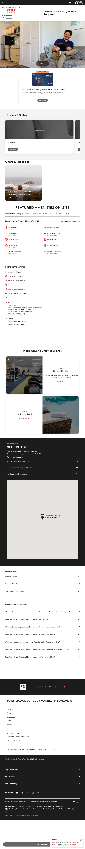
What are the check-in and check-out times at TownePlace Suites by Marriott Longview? (37, 612)
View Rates (12, 149)
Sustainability (12, 227)
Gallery (9, 724)
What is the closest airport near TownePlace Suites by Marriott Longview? (32, 642)
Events (9, 721)
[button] (70, 2)
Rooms (9, 713)
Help (6, 811)
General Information (12, 576)
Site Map (60, 809)
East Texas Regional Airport (20, 461)
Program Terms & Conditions (44, 806)
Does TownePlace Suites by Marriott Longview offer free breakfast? (30, 657)
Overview (10, 709)
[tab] (14, 214)
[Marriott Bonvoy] (78, 2)
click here (73, 844)
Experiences (11, 717)
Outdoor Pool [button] (13, 233)
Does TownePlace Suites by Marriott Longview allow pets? (27, 619)
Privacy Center (59, 806)
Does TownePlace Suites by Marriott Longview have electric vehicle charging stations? (37, 650)
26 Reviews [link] (9, 18)
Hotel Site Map (70, 809)
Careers (21, 806)
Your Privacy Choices (14, 809)
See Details (43, 100)
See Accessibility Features (16, 289)
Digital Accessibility (28, 809)
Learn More (59, 381)
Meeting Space (52, 239)
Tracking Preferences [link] (11, 806)
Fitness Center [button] (13, 245)
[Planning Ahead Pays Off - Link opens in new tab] (23, 183)
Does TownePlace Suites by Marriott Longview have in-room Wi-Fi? (30, 634)
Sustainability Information (14, 591)
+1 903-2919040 (16, 457)
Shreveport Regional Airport (20, 474)
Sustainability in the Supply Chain (46, 809)
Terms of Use (30, 806)
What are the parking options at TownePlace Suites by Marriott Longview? (32, 627)
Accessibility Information (14, 584)
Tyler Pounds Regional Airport (21, 468)
